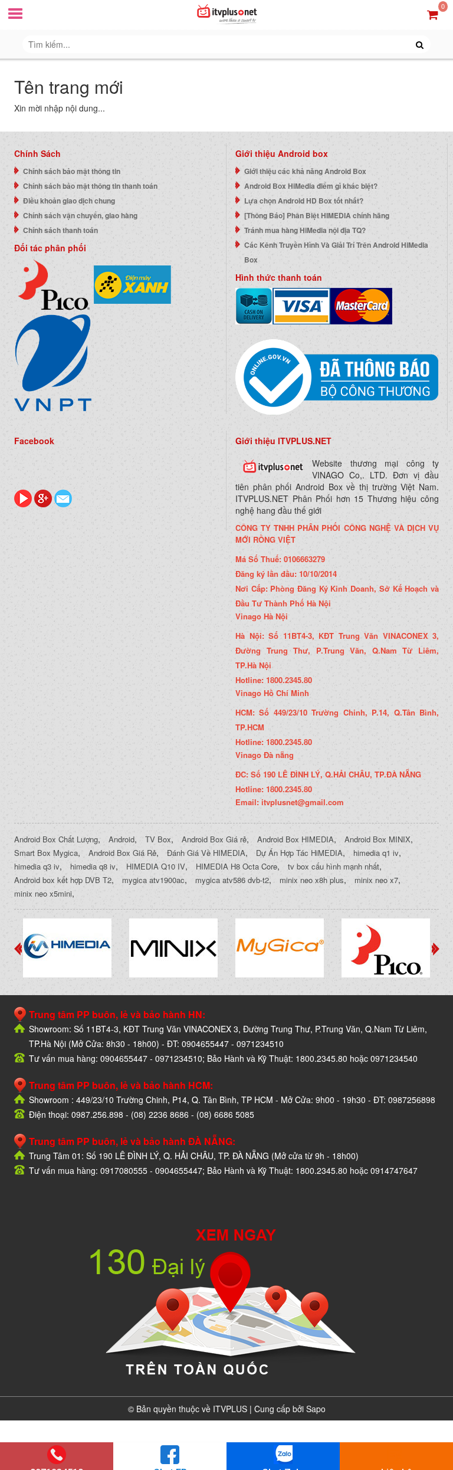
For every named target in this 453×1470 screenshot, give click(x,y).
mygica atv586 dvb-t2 (232, 879)
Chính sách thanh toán (60, 230)
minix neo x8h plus (312, 879)
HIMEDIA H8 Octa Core (236, 866)
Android (121, 839)
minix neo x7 (376, 879)
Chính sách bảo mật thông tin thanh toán (90, 186)
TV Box (158, 839)
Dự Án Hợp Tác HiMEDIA (299, 852)
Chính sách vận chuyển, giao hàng (80, 215)
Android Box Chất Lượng (56, 839)
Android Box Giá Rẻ (122, 852)
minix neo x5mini (43, 893)
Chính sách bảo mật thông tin (71, 171)
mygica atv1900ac (153, 879)
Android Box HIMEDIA (295, 839)
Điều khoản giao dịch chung (69, 200)
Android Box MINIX (377, 839)
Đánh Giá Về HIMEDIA (206, 852)
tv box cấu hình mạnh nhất (333, 866)
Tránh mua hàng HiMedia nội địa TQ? (305, 230)
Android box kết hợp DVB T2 (62, 879)
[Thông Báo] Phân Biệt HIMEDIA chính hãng (316, 215)
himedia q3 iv (37, 866)
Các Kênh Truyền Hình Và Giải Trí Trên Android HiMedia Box (336, 252)
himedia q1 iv (376, 852)
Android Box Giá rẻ (214, 839)
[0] (432, 13)
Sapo (316, 1409)
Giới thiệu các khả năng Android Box (305, 171)
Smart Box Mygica (46, 852)
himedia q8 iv (93, 866)
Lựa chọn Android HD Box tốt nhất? (303, 200)
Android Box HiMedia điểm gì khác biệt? (311, 186)
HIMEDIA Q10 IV (155, 866)
